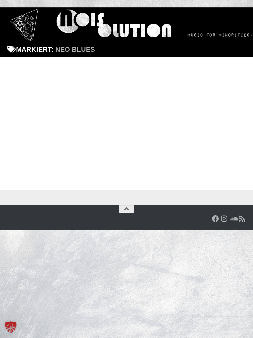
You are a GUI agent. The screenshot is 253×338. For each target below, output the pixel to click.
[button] (11, 327)
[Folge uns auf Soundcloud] (233, 218)
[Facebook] (215, 218)
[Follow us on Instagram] (224, 218)
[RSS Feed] (242, 218)
